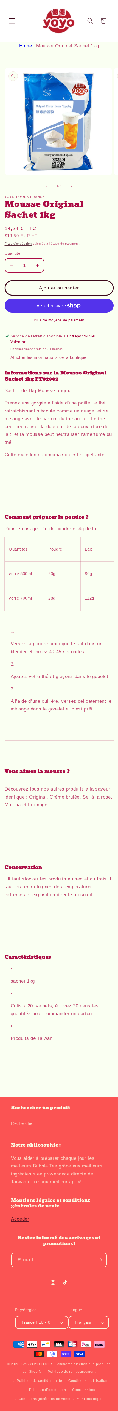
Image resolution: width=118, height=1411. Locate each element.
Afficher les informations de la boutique (48, 357)
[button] (12, 21)
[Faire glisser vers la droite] (72, 186)
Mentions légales (91, 1399)
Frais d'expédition (18, 243)
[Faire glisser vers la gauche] (46, 186)
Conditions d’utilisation (87, 1381)
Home (25, 45)
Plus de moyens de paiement (59, 320)
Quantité (13, 253)
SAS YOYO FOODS (37, 1364)
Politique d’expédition (47, 1390)
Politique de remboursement (71, 1372)
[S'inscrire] (99, 1260)
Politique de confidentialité (39, 1381)
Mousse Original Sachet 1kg (67, 45)
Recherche (21, 1123)
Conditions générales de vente (45, 1399)
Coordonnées (83, 1390)
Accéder (20, 1218)
